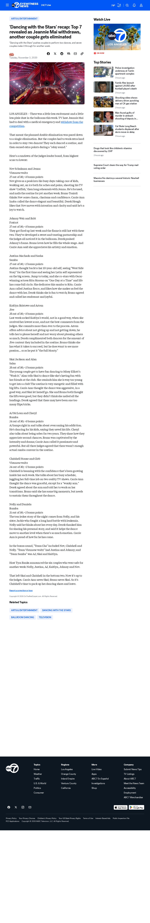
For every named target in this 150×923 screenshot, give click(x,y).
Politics (37, 788)
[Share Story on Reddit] (61, 53)
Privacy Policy (11, 818)
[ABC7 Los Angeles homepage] (25, 5)
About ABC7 (130, 779)
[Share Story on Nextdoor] (68, 53)
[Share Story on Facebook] (48, 53)
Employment (130, 793)
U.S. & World (40, 783)
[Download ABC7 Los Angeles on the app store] (121, 807)
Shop (94, 788)
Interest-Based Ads (103, 818)
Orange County (68, 774)
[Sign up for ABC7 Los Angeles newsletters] (30, 807)
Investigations (98, 783)
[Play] (117, 37)
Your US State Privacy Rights (70, 818)
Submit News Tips (133, 769)
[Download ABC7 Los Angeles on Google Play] (136, 807)
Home (37, 769)
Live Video (97, 769)
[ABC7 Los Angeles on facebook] (9, 807)
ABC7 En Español (100, 779)
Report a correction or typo (21, 590)
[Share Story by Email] (75, 53)
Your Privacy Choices (27, 818)
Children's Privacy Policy (47, 818)
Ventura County (68, 783)
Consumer (39, 793)
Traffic (37, 779)
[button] (7, 5)
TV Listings (129, 774)
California (66, 788)
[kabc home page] (12, 768)
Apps (94, 774)
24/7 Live (46, 5)
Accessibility (130, 788)
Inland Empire (68, 779)
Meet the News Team (134, 783)
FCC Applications (12, 821)
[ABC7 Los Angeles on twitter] (16, 807)
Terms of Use (88, 818)
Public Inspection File (121, 818)
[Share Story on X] (55, 53)
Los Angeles (67, 769)
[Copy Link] (82, 53)
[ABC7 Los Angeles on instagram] (23, 807)
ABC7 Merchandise (133, 797)
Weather (38, 774)
